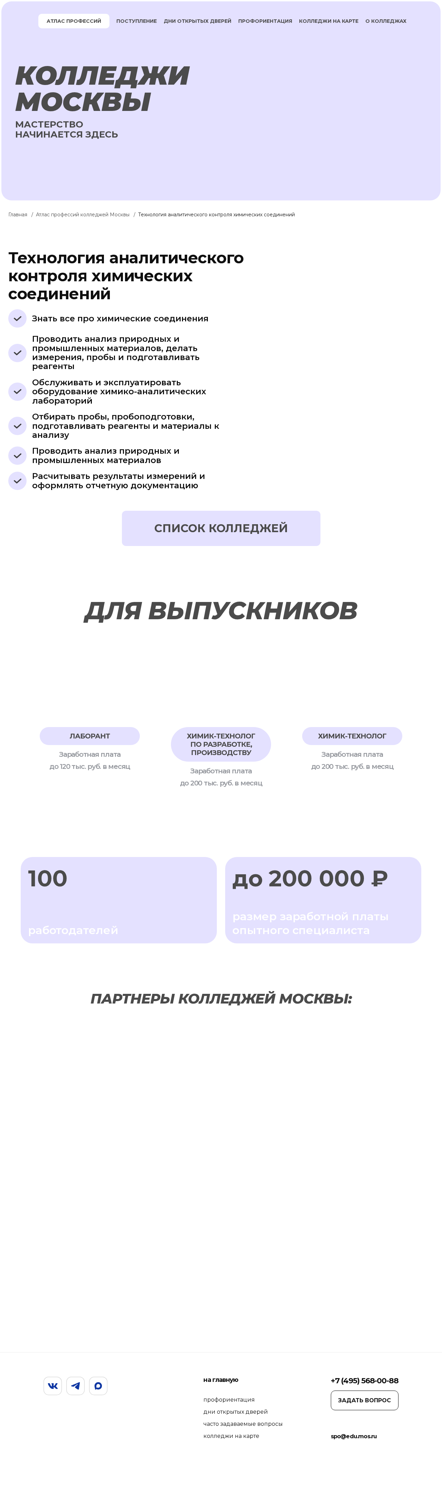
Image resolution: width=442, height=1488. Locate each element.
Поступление (136, 21)
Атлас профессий (74, 21)
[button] (33, 716)
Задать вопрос (364, 1400)
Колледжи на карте (328, 21)
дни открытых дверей (235, 1412)
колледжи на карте (231, 1436)
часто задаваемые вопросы (243, 1424)
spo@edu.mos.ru (354, 1436)
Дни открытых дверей (197, 21)
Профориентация (265, 21)
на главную (220, 1380)
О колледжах (385, 21)
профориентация (229, 1399)
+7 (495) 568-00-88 (364, 1381)
